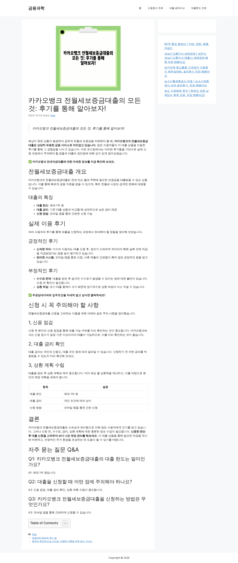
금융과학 (36, 8)
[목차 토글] (63, 523)
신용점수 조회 (155, 8)
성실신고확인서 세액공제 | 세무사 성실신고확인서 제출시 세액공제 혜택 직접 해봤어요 (186, 58)
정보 (34, 534)
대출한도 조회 (198, 8)
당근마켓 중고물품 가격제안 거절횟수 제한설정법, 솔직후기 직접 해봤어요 (187, 71)
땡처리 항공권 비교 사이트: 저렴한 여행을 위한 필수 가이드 (62, 541)
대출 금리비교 (177, 8)
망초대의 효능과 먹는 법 (44, 537)
